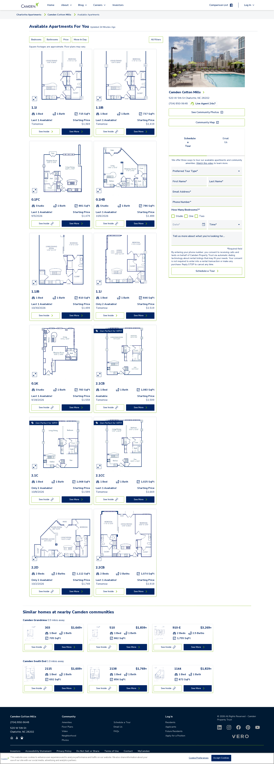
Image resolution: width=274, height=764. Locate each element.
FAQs (116, 731)
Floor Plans (67, 726)
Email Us (226, 140)
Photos (65, 740)
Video (65, 731)
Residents (170, 722)
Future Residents (174, 731)
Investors (118, 5)
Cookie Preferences (199, 758)
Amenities (67, 722)
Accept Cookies (221, 758)
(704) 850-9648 (178, 103)
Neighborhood (69, 735)
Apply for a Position (175, 735)
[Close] (268, 757)
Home (50, 5)
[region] (137, 758)
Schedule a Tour (190, 142)
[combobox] (206, 171)
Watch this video (204, 163)
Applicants (170, 726)
